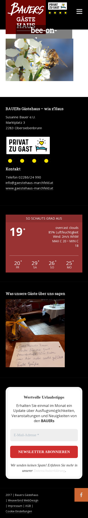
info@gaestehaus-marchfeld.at (29, 182)
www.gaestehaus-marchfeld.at (29, 188)
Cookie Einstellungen (19, 511)
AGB (28, 506)
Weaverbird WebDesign (23, 500)
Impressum (15, 506)
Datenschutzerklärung (49, 471)
